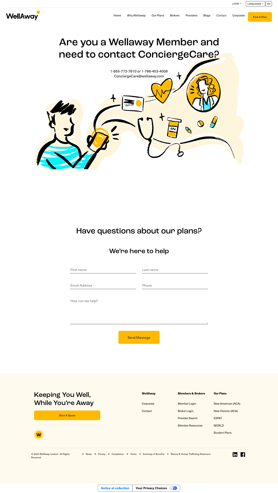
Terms (133, 454)
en (268, 3)
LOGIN (236, 3)
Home (117, 15)
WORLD (219, 425)
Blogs (206, 15)
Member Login (187, 403)
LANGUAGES (255, 3)
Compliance (118, 454)
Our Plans (158, 15)
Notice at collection (115, 488)
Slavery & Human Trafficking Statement (190, 454)
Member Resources (190, 425)
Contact (222, 15)
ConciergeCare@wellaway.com (139, 76)
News (89, 454)
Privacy (101, 454)
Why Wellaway (136, 15)
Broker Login (186, 411)
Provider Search (188, 418)
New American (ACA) (227, 403)
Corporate (238, 15)
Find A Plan (260, 17)
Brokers (174, 15)
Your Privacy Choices (151, 488)
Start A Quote (67, 415)
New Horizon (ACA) (226, 411)
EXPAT (218, 418)
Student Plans (222, 433)
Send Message (139, 337)
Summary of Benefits (153, 454)
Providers (191, 15)
